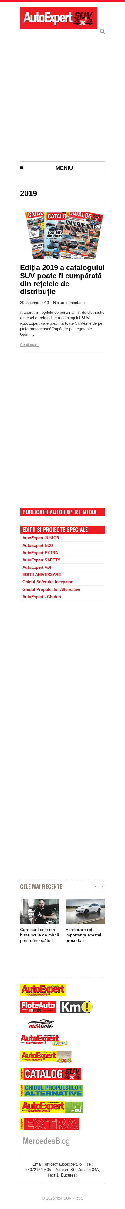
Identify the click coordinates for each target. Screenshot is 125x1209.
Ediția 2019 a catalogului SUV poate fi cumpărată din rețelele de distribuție (62, 279)
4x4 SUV (64, 1198)
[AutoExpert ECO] (51, 1108)
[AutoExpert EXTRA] (49, 1125)
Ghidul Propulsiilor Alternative (51, 589)
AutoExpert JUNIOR (40, 538)
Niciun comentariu (69, 302)
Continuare (29, 345)
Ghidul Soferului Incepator (47, 582)
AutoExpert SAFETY (41, 560)
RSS (79, 1198)
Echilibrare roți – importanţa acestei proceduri (83, 935)
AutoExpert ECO (37, 545)
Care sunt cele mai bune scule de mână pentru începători (39, 935)
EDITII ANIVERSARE (41, 574)
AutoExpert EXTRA (40, 552)
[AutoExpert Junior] (44, 1041)
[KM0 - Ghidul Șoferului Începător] (76, 1007)
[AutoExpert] (43, 991)
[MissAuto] (41, 1024)
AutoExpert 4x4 (36, 567)
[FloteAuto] (38, 1007)
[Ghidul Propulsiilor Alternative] (51, 1091)
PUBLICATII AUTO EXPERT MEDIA (59, 512)
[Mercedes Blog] (46, 1142)
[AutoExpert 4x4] (46, 1058)
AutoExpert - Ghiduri (41, 596)
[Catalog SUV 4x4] (50, 1075)
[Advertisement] (62, 92)
